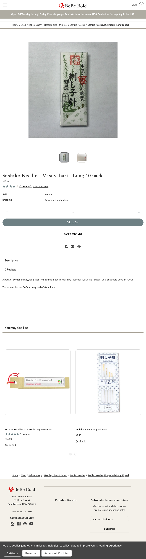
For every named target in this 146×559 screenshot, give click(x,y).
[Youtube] (31, 524)
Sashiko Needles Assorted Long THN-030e (28, 429)
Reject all (31, 553)
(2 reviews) (25, 186)
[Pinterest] (79, 246)
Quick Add (10, 445)
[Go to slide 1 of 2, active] (70, 454)
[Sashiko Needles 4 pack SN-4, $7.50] (108, 382)
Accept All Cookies (56, 553)
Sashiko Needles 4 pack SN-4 (91, 429)
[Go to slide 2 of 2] (75, 454)
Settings (12, 553)
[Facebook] (66, 246)
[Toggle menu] (5, 5)
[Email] (72, 246)
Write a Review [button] (40, 186)
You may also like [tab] (16, 328)
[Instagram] (12, 524)
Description (11, 260)
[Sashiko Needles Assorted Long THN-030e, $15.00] (38, 382)
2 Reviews (10, 269)
